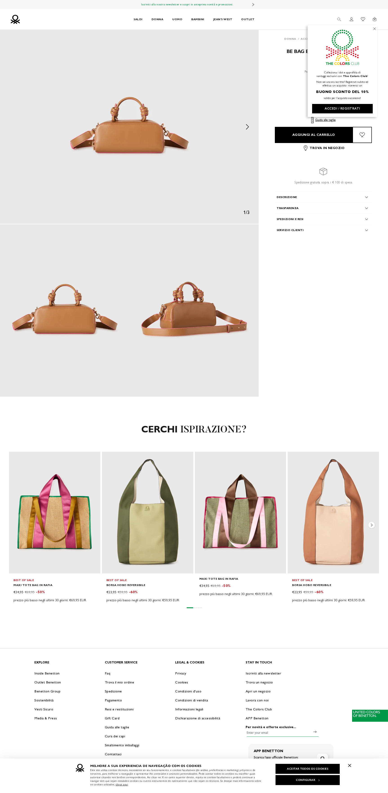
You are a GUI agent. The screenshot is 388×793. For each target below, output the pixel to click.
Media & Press (45, 718)
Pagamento (113, 700)
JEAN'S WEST (222, 19)
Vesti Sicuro (43, 709)
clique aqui (122, 784)
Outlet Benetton (47, 682)
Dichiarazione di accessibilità (197, 718)
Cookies (181, 682)
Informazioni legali (189, 709)
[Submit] (315, 731)
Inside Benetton (47, 673)
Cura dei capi (115, 736)
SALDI (138, 19)
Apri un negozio (258, 691)
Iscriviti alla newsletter (263, 673)
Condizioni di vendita (191, 700)
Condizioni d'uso (188, 691)
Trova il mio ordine (119, 682)
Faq (107, 673)
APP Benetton (257, 718)
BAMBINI (197, 19)
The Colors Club (259, 709)
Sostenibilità (44, 700)
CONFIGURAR (305, 780)
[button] (129, 127)
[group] (54, 527)
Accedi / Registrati (342, 108)
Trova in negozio (327, 148)
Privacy (180, 673)
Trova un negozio (259, 682)
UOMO (177, 19)
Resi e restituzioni (119, 709)
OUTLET (247, 19)
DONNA (157, 19)
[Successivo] (253, 4)
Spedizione (113, 691)
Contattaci (113, 754)
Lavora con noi (257, 700)
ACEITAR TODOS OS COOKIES (307, 768)
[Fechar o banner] (349, 765)
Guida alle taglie (325, 120)
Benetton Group (47, 691)
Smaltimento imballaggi (122, 745)
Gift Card (112, 718)
